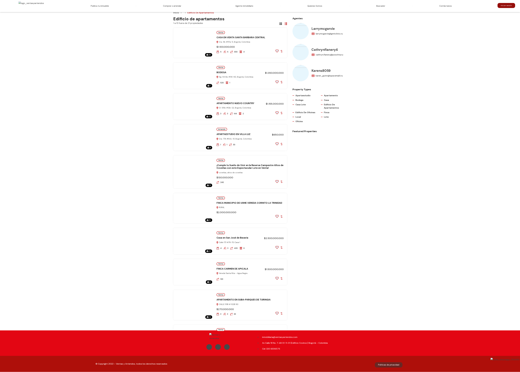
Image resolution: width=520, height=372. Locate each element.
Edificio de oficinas (305, 112)
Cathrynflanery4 (324, 50)
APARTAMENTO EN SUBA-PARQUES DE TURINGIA (244, 299)
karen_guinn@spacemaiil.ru (329, 75)
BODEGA (221, 72)
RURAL (221, 207)
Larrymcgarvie (323, 29)
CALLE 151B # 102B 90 (228, 304)
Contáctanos (445, 6)
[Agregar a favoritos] (277, 51)
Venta (220, 32)
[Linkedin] (227, 347)
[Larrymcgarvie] (300, 31)
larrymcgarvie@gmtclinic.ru (329, 33)
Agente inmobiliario (244, 6)
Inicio (176, 12)
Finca (326, 112)
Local (298, 117)
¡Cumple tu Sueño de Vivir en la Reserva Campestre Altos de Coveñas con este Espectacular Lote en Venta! (250, 166)
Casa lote (300, 104)
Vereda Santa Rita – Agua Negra (232, 273)
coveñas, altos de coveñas (230, 172)
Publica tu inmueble (100, 6)
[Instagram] (218, 347)
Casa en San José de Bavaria (232, 237)
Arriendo (221, 129)
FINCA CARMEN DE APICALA (232, 268)
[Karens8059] (300, 73)
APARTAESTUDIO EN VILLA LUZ (233, 134)
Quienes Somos (314, 6)
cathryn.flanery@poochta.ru (329, 54)
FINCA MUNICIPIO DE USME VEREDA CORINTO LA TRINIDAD (249, 202)
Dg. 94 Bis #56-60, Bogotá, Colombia (235, 77)
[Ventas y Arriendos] (218, 336)
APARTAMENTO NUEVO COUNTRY (235, 103)
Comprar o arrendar (172, 6)
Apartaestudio (303, 95)
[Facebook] (209, 347)
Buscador (380, 6)
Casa (326, 100)
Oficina (299, 121)
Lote (326, 117)
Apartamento (331, 95)
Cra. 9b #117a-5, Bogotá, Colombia (234, 42)
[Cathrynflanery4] (300, 52)
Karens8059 (321, 71)
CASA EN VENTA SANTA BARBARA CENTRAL (241, 37)
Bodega (299, 100)
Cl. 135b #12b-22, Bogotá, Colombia (234, 108)
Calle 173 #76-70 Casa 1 (229, 242)
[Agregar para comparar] (281, 51)
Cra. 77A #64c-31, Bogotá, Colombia (235, 139)
